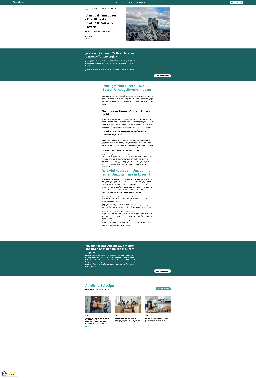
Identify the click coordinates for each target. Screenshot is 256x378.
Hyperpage (94, 372)
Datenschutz (163, 370)
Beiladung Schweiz (147, 370)
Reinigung (140, 348)
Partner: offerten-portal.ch (185, 370)
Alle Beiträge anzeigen (163, 288)
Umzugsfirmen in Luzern (114, 155)
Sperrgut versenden (139, 370)
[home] (37, 2)
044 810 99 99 (126, 352)
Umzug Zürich (158, 348)
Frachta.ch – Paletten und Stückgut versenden (127, 370)
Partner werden (141, 2)
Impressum (172, 370)
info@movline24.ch (128, 354)
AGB (155, 370)
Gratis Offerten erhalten (162, 75)
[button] (114, 2)
